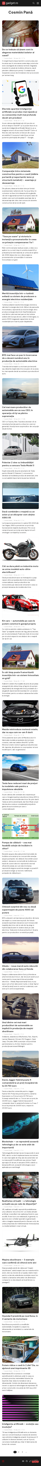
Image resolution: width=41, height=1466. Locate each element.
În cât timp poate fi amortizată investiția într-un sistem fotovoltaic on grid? (20, 675)
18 (23, 792)
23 (23, 681)
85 (24, 419)
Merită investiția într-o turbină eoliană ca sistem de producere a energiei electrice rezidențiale (19, 296)
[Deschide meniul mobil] (38, 3)
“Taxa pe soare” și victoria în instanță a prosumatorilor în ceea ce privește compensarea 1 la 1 (19, 239)
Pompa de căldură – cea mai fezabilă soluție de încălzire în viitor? (17, 845)
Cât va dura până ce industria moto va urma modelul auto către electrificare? (20, 569)
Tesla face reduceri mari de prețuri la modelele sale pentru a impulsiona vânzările (20, 786)
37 (24, 245)
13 (23, 1089)
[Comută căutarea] (33, 3)
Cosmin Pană (8, 58)
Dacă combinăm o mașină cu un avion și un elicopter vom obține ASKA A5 (18, 514)
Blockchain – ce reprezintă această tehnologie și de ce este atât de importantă (20, 1144)
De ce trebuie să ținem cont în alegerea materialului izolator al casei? (18, 52)
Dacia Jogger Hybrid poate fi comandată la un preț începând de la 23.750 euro (20, 1082)
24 (24, 851)
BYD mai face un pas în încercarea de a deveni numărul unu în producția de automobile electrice (19, 358)
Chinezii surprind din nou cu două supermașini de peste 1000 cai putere (19, 909)
